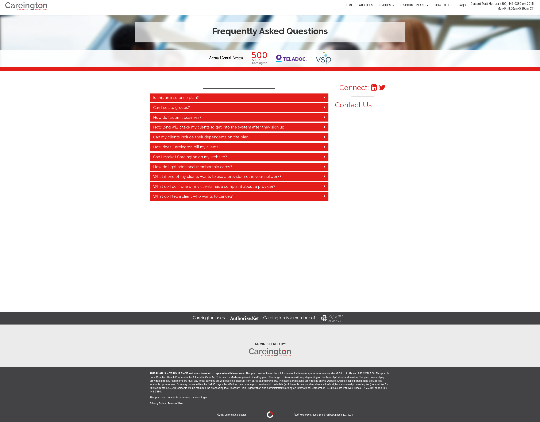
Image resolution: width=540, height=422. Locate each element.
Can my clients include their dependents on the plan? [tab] (201, 137)
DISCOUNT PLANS (413, 5)
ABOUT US (366, 5)
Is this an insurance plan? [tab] (176, 97)
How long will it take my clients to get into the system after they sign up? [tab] (219, 127)
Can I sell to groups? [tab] (171, 107)
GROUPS (385, 5)
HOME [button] (348, 5)
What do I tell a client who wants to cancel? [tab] (193, 196)
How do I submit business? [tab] (177, 117)
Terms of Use (175, 403)
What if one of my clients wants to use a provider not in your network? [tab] (217, 176)
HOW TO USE (443, 5)
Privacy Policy (158, 403)
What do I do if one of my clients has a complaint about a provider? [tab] (214, 186)
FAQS (462, 5)
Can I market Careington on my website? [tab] (190, 157)
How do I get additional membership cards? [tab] (192, 167)
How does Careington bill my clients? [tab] (186, 147)
